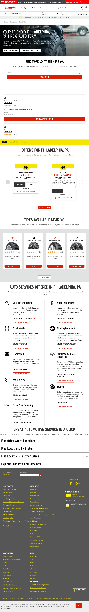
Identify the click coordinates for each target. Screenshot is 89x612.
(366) (83, 252)
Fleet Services (7, 575)
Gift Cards (6, 578)
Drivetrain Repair (35, 499)
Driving (32, 578)
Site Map (5, 598)
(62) (16, 134)
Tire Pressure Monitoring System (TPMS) (42, 515)
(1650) (61, 252)
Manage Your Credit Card (78, 496)
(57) (15, 105)
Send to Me (20, 185)
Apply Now (74, 494)
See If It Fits (12, 266)
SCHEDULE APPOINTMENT (21, 323)
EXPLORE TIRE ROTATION (20, 344)
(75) (40, 252)
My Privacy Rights (57, 598)
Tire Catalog (6, 495)
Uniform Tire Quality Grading (12, 508)
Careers (5, 562)
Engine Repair (34, 502)
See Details (26, 188)
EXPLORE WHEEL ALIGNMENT (66, 318)
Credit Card (6, 572)
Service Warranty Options (38, 591)
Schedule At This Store (44, 119)
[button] (18, 8)
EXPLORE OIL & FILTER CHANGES (23, 318)
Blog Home (33, 556)
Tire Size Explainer (8, 526)
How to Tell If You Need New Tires (13, 502)
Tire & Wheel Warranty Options (39, 585)
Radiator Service (35, 534)
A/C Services (34, 521)
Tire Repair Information (37, 511)
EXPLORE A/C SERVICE (20, 395)
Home (6, 22)
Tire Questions (7, 511)
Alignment (33, 489)
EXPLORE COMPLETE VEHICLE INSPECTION (66, 375)
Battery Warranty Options (38, 588)
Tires (31, 559)
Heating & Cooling (36, 505)
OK (78, 605)
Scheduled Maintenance (37, 537)
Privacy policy (5, 608)
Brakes (32, 562)
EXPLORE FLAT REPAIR (20, 369)
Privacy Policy (21, 598)
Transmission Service (36, 540)
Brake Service (34, 495)
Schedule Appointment (10, 585)
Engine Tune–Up (35, 527)
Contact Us (6, 566)
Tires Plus (8, 103)
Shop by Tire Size (8, 492)
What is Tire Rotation (9, 514)
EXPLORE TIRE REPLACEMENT (66, 344)
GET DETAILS (66, 17)
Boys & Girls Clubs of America (12, 559)
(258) (19, 252)
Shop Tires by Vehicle (9, 489)
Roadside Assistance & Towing (12, 588)
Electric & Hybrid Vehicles (38, 524)
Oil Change (33, 530)
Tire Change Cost (8, 518)
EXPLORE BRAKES (62, 402)
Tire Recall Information (10, 591)
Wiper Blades (34, 546)
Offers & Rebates (8, 582)
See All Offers (44, 207)
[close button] (87, 603)
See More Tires (44, 277)
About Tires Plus (8, 556)
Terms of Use (12, 598)
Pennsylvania (13, 22)
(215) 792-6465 (8, 114)
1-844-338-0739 (83, 14)
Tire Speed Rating (8, 505)
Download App (74, 506)
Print (31, 185)
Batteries (33, 492)
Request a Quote (68, 598)
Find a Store (80, 73)
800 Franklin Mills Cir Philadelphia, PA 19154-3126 (18, 109)
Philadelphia (22, 22)
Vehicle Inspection (36, 543)
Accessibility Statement (45, 598)
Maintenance (34, 575)
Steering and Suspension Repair (40, 508)
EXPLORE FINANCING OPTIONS (22, 423)
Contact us (6, 474)
